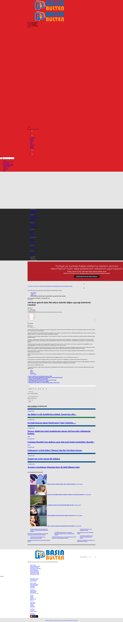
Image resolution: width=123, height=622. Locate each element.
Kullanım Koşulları (69, 620)
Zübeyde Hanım (6, 166)
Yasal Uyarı (76, 620)
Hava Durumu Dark (34, 210)
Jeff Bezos (32, 372)
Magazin (32, 293)
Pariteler (31, 235)
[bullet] (40, 389)
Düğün (31, 370)
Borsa (33, 565)
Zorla (4, 171)
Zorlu (4, 169)
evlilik (31, 371)
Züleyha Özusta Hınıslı (8, 161)
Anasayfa (32, 252)
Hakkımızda (32, 253)
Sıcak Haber (32, 243)
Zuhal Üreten (6, 163)
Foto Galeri (32, 144)
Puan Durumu (33, 226)
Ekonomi (32, 141)
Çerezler (61, 620)
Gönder (29, 388)
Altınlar (31, 230)
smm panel (32, 220)
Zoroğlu (5, 167)
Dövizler (32, 231)
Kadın (31, 143)
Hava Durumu (35, 568)
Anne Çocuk (35, 286)
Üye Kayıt (32, 247)
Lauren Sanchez (33, 373)
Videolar (32, 145)
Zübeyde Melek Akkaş (8, 165)
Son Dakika (32, 137)
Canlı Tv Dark (33, 216)
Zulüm (4, 160)
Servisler (32, 138)
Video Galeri (32, 239)
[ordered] (38, 389)
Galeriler (32, 257)
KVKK (65, 620)
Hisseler (31, 233)
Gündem (32, 140)
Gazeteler (32, 148)
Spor (31, 142)
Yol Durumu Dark (33, 211)
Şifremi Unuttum (33, 248)
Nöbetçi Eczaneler (34, 218)
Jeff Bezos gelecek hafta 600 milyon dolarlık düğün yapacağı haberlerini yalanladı (55, 286)
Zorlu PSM (5, 168)
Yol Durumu (34, 573)
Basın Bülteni (33, 292)
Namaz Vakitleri (33, 225)
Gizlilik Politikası (56, 620)
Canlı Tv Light (33, 212)
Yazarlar (31, 146)
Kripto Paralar (33, 234)
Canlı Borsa (32, 223)
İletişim (31, 254)
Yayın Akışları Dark (34, 217)
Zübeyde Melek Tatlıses (8, 164)
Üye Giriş (32, 246)
